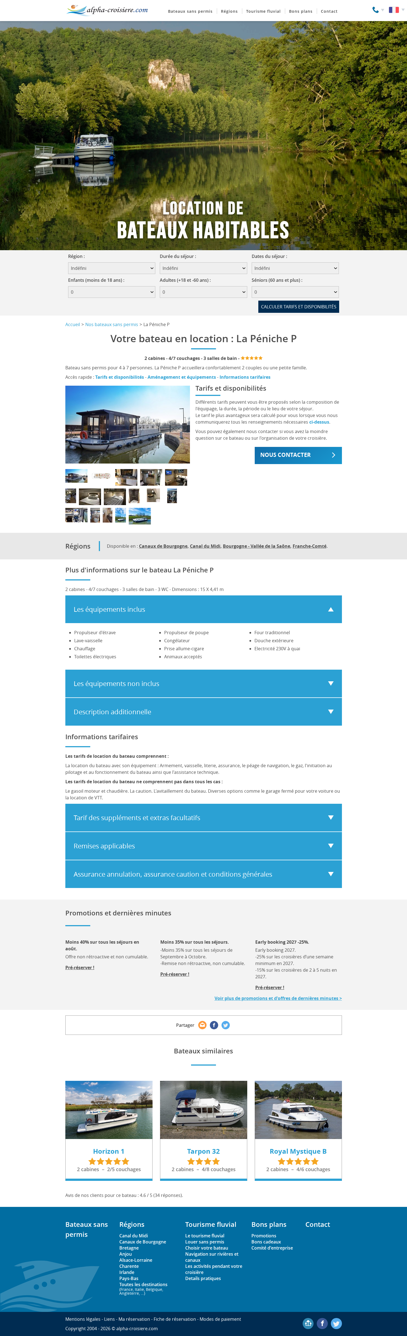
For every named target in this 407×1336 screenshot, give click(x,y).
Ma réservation (134, 1319)
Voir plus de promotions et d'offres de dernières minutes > (278, 998)
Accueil (72, 324)
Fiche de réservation (175, 1319)
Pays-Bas (128, 1278)
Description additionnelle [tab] (112, 711)
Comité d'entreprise (272, 1248)
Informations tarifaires (245, 377)
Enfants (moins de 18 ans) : (96, 280)
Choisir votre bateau (206, 1248)
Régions (229, 11)
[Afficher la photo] (76, 476)
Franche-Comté (309, 546)
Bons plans (301, 11)
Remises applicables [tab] (104, 845)
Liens (109, 1319)
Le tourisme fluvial (204, 1236)
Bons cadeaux (266, 1242)
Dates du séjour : (271, 256)
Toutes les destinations (143, 1288)
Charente (129, 1266)
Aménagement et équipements (182, 377)
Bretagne (129, 1248)
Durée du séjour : (180, 256)
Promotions (263, 1236)
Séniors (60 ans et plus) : (277, 280)
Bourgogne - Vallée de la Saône (256, 546)
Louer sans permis (204, 1242)
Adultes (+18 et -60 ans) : (185, 280)
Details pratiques (203, 1278)
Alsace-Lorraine (135, 1260)
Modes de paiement (220, 1319)
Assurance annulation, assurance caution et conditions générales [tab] (173, 874)
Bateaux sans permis (190, 11)
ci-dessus (319, 422)
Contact (329, 11)
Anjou (125, 1254)
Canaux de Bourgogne (163, 546)
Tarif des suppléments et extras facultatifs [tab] (137, 817)
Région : (78, 256)
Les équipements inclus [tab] (109, 609)
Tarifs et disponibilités (119, 377)
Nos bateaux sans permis (111, 324)
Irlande (126, 1272)
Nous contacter (285, 455)
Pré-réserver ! (79, 967)
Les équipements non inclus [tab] (116, 683)
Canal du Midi (205, 546)
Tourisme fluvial (263, 11)
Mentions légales (83, 1319)
